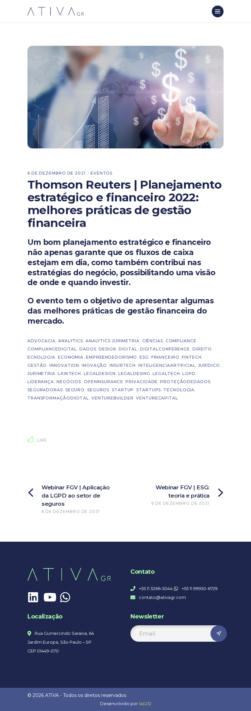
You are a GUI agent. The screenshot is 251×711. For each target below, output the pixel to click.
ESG (144, 357)
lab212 (145, 703)
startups (148, 389)
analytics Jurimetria (113, 340)
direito (202, 349)
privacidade (142, 381)
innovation (64, 365)
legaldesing (134, 373)
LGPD (188, 373)
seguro (75, 389)
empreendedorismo (111, 357)
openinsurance (103, 381)
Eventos (101, 173)
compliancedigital (52, 349)
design (107, 349)
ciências (152, 340)
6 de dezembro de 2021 (56, 173)
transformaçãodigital (58, 398)
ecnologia (41, 357)
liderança (40, 381)
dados (87, 349)
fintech (191, 357)
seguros (98, 389)
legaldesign (100, 373)
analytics (70, 340)
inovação (94, 365)
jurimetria (41, 373)
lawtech (69, 373)
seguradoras (45, 389)
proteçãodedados (185, 381)
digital (128, 349)
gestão (37, 365)
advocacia (41, 340)
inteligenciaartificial (166, 365)
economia (70, 357)
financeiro (165, 357)
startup (123, 389)
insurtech (122, 365)
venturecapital (157, 398)
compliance (181, 340)
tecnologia (178, 389)
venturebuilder (113, 398)
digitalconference (165, 349)
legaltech (166, 373)
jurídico (209, 365)
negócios (69, 381)
